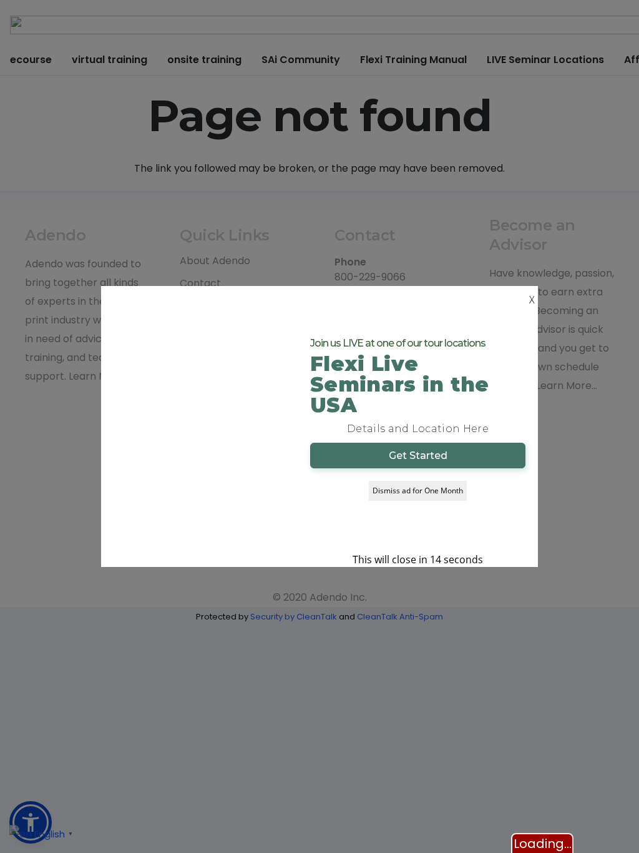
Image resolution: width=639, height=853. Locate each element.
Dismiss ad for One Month (418, 490)
